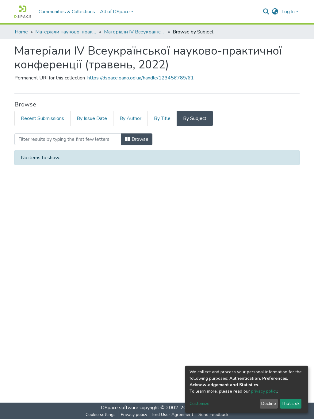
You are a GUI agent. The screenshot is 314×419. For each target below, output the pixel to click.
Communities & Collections (67, 11)
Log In (288, 11)
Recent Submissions (42, 118)
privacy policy (264, 391)
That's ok (290, 403)
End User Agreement (172, 414)
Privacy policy (134, 414)
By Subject (194, 118)
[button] (275, 11)
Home (21, 32)
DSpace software (119, 407)
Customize (199, 403)
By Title (162, 118)
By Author (130, 118)
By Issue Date (92, 118)
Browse (139, 139)
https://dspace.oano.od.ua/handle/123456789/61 (140, 78)
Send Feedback (213, 414)
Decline (268, 403)
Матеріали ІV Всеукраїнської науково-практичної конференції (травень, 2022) (134, 32)
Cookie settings (101, 414)
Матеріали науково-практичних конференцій (66, 32)
